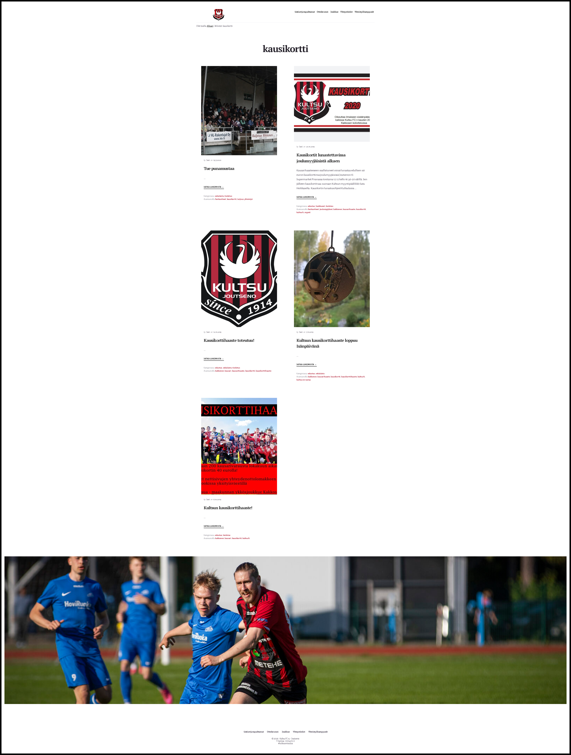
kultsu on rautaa (304, 380)
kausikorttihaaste (263, 371)
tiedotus (228, 196)
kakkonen (337, 209)
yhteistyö (248, 199)
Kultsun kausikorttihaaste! (228, 507)
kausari (228, 371)
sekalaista (219, 196)
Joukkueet (320, 206)
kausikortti (232, 199)
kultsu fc (300, 212)
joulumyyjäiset (326, 209)
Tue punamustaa (219, 168)
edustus (311, 206)
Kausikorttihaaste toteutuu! (229, 340)
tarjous (240, 199)
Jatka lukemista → (214, 187)
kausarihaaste (349, 209)
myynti (307, 212)
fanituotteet (220, 199)
